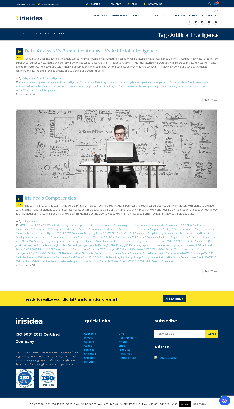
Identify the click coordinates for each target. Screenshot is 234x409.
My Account (155, 4)
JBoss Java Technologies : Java (73, 245)
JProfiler (111, 245)
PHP (211, 253)
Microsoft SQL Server (49, 249)
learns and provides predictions (55, 86)
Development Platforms (64, 237)
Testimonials (127, 337)
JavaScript (50, 245)
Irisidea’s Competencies (50, 198)
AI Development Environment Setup (105, 229)
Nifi (76, 253)
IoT (148, 15)
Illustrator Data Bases (195, 241)
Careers (95, 4)
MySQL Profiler (48, 253)
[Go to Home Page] (17, 34)
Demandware (171, 233)
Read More (199, 404)
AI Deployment (39, 229)
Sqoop (137, 257)
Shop (122, 345)
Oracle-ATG (183, 253)
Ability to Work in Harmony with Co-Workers (154, 225)
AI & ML (136, 15)
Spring (128, 257)
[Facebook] (189, 21)
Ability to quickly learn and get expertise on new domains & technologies (90, 225)
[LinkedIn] (215, 21)
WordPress (120, 261)
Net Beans (67, 253)
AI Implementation (136, 229)
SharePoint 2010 (85, 257)
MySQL (35, 253)
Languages (142, 245)
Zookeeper (167, 261)
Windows (83, 261)
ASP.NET (61, 233)
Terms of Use (127, 357)
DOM (112, 237)
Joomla (93, 245)
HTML (169, 241)
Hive (162, 241)
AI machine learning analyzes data (37, 82)
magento (181, 245)
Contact (115, 4)
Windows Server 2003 (101, 261)
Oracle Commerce (131, 253)
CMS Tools (117, 233)
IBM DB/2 (178, 241)
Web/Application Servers (45, 261)
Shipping (89, 357)
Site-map (90, 353)
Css (126, 233)
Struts (176, 257)
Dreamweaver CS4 (126, 237)
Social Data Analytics (113, 257)
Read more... (210, 100)
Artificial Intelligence (51, 78)
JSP (126, 245)
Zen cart (155, 261)
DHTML (104, 237)
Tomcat (185, 257)
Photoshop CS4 (198, 253)
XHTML (141, 261)
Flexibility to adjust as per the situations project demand (64, 241)
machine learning (165, 245)
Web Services (23, 261)
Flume (99, 241)
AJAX (174, 229)
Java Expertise (23, 245)
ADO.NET (184, 225)
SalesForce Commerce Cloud (59, 257)
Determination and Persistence (197, 233)
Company (208, 15)
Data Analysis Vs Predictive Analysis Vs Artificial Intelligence (91, 51)
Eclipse (174, 237)
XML (148, 261)
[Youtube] (209, 21)
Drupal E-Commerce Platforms (153, 237)
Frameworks (110, 241)
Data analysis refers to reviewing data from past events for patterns (132, 82)
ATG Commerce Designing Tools (84, 233)
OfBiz (82, 253)
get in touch (173, 298)
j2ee (210, 241)
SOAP (98, 257)
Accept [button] (185, 404)
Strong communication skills (157, 257)
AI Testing (165, 229)
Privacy (88, 337)
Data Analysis (87, 82)
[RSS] (202, 21)
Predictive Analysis (107, 86)
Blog (134, 4)
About (88, 345)
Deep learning (155, 233)
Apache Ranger (194, 229)
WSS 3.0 (132, 261)
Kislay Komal (28, 78)
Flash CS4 (27, 241)
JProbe (101, 245)
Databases (141, 233)
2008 (47, 225)
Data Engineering (184, 15)
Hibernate (153, 241)
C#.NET (107, 233)
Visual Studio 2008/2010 (203, 257)
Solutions (118, 15)
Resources (125, 353)
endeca (184, 237)
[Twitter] (196, 21)
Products (98, 15)
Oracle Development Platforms (159, 253)
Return (88, 361)
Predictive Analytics (26, 257)
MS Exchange (107, 249)
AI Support (153, 229)
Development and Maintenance (33, 237)
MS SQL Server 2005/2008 (141, 249)
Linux (152, 245)
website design (68, 261)
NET (59, 253)
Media (123, 341)
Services (89, 349)
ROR (39, 257)
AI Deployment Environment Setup (66, 229)
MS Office (121, 249)
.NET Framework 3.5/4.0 (31, 225)
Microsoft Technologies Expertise (80, 249)
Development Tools (88, 237)
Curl (131, 233)
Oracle (89, 253)
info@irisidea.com (50, 4)
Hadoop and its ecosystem (132, 241)
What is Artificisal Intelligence (39, 90)
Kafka (132, 245)
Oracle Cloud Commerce (107, 253)
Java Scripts (38, 245)
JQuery (120, 245)
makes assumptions (85, 86)
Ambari (181, 229)
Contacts (90, 333)
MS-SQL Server (164, 249)
